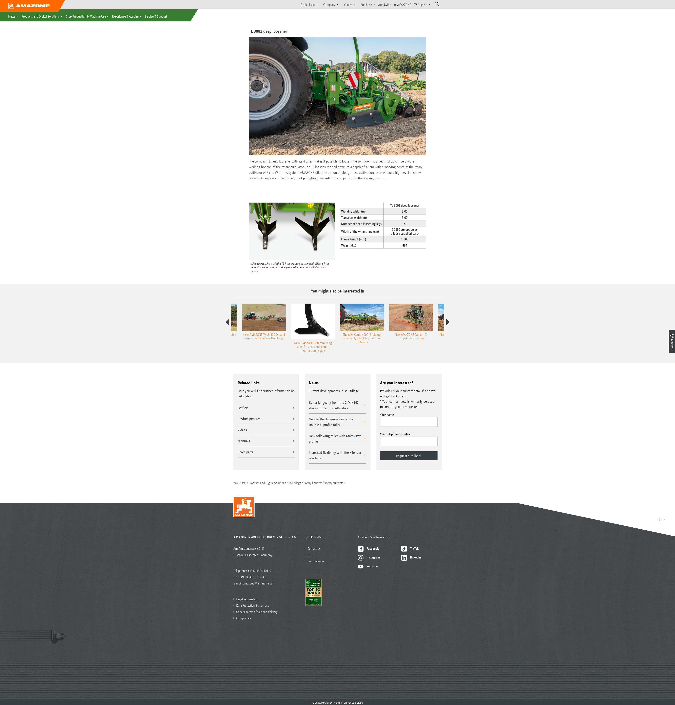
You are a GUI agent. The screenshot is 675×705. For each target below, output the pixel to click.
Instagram (373, 557)
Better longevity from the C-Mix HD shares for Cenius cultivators (333, 405)
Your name (387, 414)
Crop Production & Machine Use (86, 16)
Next (448, 322)
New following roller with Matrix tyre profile (335, 438)
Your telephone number (395, 433)
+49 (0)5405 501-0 (259, 570)
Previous (227, 322)
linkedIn (415, 557)
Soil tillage (294, 482)
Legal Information (247, 598)
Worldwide (384, 4)
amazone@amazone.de (257, 583)
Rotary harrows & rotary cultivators (325, 482)
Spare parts (245, 452)
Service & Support (156, 16)
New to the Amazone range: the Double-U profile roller (331, 421)
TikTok (414, 548)
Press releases (315, 561)
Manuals (244, 441)
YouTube (372, 565)
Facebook (372, 548)
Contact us (313, 548)
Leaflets (243, 407)
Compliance (243, 617)
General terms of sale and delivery (257, 611)
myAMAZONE (402, 4)
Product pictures (249, 418)
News (11, 16)
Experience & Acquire (125, 16)
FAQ (309, 554)
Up (660, 519)
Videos (242, 429)
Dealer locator (309, 4)
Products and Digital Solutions (41, 16)
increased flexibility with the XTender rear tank (335, 455)
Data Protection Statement (252, 605)
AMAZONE (239, 482)
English (422, 4)
